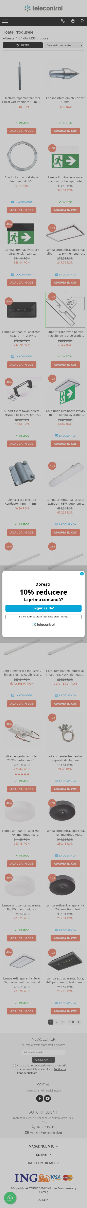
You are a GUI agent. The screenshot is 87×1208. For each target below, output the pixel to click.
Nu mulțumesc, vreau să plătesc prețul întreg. (43, 616)
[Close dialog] (82, 573)
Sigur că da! (43, 608)
